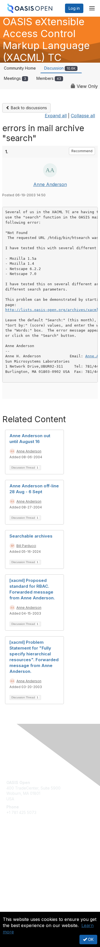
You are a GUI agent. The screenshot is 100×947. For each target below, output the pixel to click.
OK (90, 939)
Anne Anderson (50, 184)
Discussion (60, 68)
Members (48, 78)
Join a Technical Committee (31, 865)
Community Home (20, 68)
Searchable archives (30, 536)
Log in (74, 8)
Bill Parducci (26, 546)
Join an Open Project (25, 857)
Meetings (15, 78)
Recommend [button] (81, 151)
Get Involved (18, 849)
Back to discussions (28, 107)
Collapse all (83, 115)
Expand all (56, 115)
